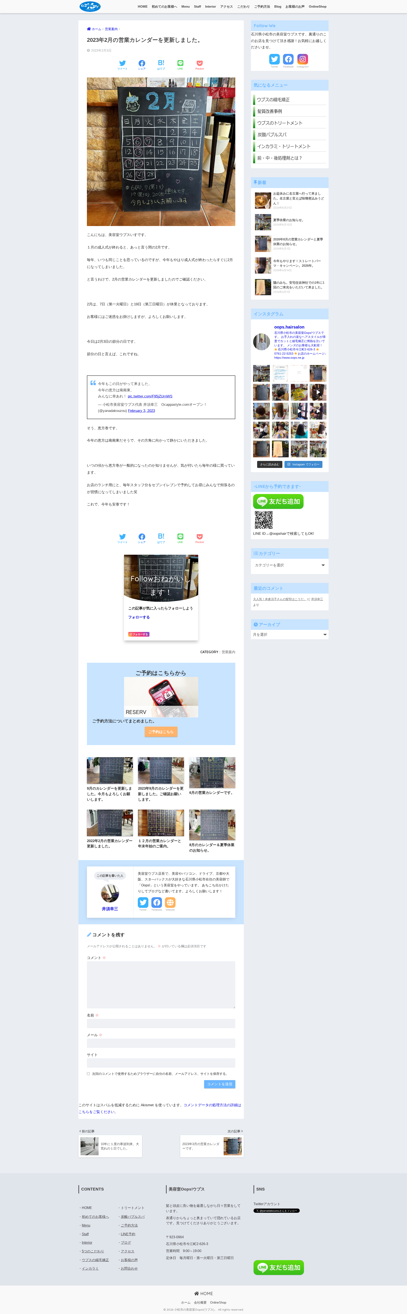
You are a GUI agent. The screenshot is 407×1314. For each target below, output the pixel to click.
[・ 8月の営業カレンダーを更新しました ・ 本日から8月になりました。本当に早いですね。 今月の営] (318, 373)
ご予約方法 (262, 6)
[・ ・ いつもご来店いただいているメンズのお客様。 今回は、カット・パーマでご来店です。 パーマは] (280, 392)
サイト (92, 1055)
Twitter (143, 909)
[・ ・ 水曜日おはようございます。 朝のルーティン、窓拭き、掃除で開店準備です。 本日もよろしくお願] (299, 411)
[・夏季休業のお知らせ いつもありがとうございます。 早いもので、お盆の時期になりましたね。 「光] (261, 373)
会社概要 (200, 1302)
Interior (210, 6)
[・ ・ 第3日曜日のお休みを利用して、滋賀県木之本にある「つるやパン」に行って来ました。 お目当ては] (299, 392)
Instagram (303, 66)
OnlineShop (317, 6)
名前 (93, 1015)
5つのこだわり (93, 1251)
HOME (143, 6)
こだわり (243, 6)
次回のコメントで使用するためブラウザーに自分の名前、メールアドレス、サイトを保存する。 (160, 1073)
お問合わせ (129, 1268)
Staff (197, 6)
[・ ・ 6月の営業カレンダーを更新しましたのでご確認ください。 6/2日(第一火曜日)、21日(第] (261, 449)
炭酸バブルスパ (133, 1217)
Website (170, 909)
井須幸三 (317, 599)
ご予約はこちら (161, 732)
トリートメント (133, 1208)
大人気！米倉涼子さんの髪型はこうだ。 (280, 599)
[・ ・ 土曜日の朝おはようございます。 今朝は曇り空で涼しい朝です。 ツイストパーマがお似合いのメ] (261, 411)
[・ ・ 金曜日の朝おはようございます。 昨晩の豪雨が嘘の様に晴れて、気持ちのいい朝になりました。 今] (280, 430)
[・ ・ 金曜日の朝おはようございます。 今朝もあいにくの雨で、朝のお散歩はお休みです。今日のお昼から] (318, 449)
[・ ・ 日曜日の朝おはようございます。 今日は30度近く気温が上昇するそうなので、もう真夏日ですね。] (299, 449)
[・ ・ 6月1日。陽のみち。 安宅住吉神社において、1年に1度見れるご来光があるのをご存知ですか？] (280, 449)
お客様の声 (129, 1260)
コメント (96, 958)
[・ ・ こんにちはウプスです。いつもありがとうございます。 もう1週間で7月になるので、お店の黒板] (318, 392)
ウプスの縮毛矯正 (95, 1260)
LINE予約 (128, 1234)
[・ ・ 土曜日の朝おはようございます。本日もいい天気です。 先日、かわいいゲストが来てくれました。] (261, 430)
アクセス (226, 6)
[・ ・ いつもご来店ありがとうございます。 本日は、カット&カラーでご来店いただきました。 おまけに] (318, 411)
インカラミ (90, 1268)
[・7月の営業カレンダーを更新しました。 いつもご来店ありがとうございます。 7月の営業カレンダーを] (261, 392)
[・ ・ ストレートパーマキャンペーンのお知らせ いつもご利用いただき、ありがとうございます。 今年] (318, 430)
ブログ (126, 1242)
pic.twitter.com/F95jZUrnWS (150, 396)
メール (94, 1035)
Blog (277, 6)
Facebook (157, 909)
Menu (185, 6)
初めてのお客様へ (164, 6)
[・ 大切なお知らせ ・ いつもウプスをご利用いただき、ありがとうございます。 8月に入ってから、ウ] (299, 373)
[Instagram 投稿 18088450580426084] (280, 373)
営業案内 (228, 652)
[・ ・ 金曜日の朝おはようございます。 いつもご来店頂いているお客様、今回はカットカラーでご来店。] (280, 411)
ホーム (186, 1302)
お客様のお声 (295, 6)
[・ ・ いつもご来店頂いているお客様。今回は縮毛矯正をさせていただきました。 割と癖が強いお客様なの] (299, 430)
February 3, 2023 (141, 411)
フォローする (139, 617)
